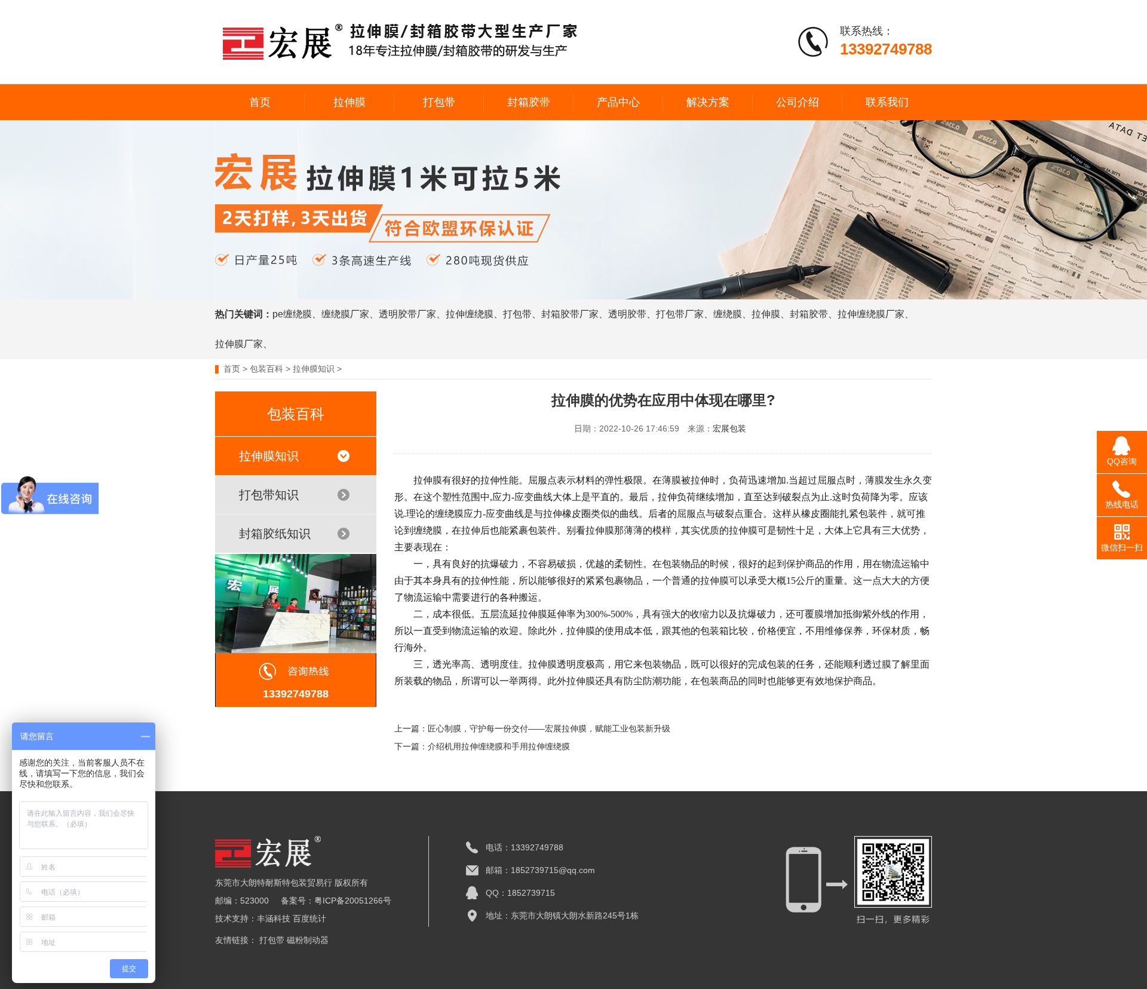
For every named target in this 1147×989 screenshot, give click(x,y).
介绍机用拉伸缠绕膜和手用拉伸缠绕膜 (499, 746)
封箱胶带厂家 (570, 314)
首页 (260, 102)
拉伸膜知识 (314, 368)
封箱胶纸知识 (275, 533)
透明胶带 (627, 314)
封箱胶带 (528, 102)
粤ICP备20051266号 (352, 900)
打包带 (439, 102)
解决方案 (707, 102)
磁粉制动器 (308, 940)
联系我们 (887, 102)
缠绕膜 (727, 314)
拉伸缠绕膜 (469, 314)
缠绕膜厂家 (345, 314)
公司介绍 (797, 102)
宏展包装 (729, 428)
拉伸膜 (349, 102)
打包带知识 (269, 494)
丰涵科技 (273, 918)
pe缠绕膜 (292, 314)
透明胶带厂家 (407, 314)
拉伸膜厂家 (239, 344)
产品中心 (618, 102)
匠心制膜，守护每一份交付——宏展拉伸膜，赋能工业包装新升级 (549, 728)
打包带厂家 (680, 314)
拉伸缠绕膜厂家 (871, 314)
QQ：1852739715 (520, 893)
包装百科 (266, 368)
